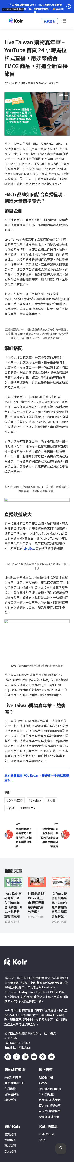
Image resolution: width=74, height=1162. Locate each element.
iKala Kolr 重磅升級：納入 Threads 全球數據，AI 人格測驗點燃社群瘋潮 (13, 904)
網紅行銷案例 (28, 83)
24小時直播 (14, 800)
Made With (7, 10)
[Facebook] (7, 1056)
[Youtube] (34, 1056)
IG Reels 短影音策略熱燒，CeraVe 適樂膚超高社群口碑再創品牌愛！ (59, 904)
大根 (51, 800)
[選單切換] (64, 21)
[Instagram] (16, 1056)
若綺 (10, 808)
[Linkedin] (25, 1056)
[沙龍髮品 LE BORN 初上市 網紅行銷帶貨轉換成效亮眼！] (37, 882)
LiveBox (29, 548)
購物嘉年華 (28, 808)
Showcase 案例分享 (47, 83)
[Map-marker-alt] (42, 1056)
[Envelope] (51, 1056)
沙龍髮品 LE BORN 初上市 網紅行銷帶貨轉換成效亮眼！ (36, 902)
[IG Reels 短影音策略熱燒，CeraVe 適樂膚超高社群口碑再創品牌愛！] (60, 882)
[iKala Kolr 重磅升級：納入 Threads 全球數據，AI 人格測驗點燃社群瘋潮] (13, 882)
